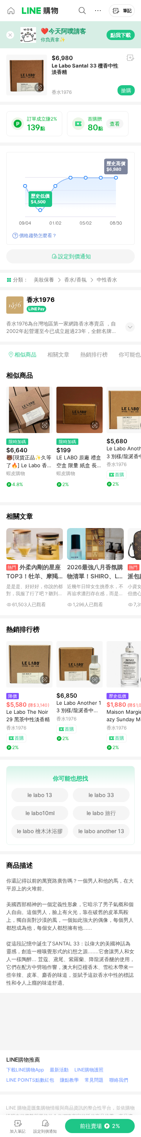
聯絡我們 (118, 1080)
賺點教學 (69, 1080)
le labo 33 (101, 795)
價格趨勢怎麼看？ (38, 235)
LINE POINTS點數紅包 (30, 1080)
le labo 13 (39, 795)
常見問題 (94, 1080)
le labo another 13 (101, 831)
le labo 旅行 (101, 813)
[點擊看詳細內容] (29, 410)
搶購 (126, 90)
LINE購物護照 (88, 1070)
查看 (115, 124)
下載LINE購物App (25, 1070)
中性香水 (107, 280)
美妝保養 (44, 279)
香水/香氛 (75, 279)
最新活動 (59, 1070)
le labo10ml (39, 813)
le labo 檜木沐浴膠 (40, 831)
